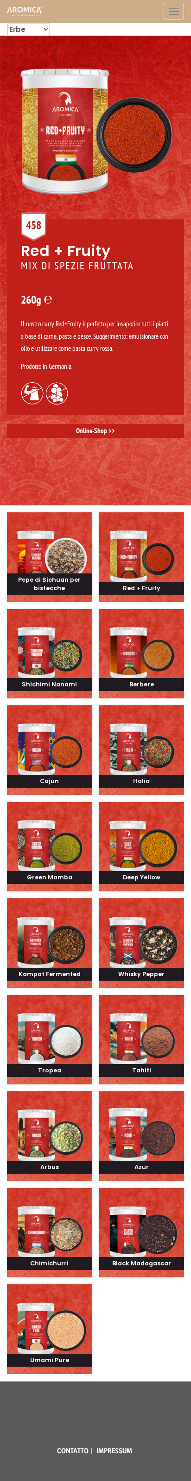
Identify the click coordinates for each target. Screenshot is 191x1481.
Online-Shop (91, 430)
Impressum (114, 1450)
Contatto (73, 1450)
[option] (95, 240)
